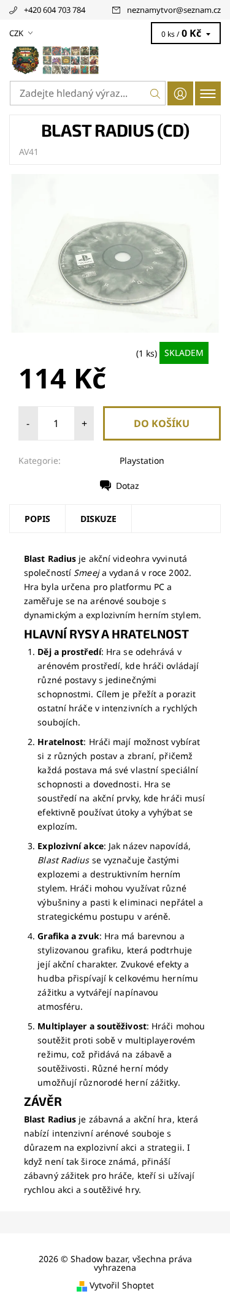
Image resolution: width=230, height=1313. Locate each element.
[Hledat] (155, 93)
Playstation (142, 460)
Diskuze (98, 518)
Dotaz (127, 485)
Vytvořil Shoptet (122, 1286)
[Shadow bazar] (115, 60)
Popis (37, 518)
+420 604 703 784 (54, 9)
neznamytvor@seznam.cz (174, 9)
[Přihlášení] (180, 93)
